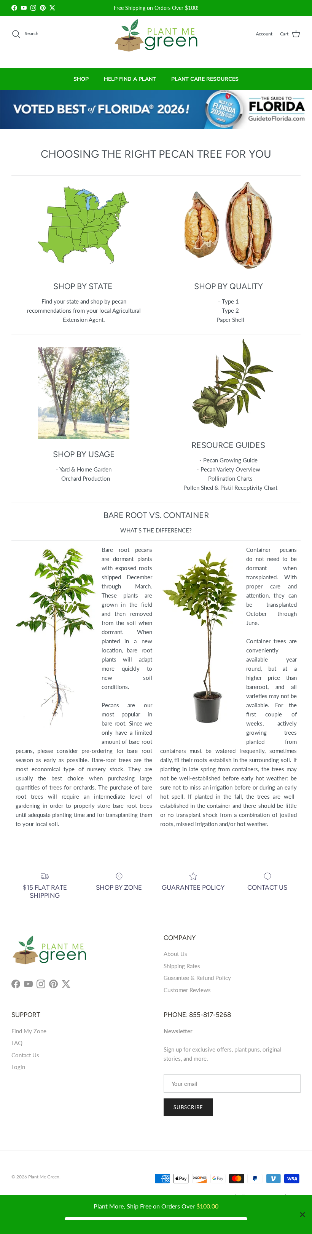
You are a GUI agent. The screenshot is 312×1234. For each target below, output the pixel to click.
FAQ (16, 1042)
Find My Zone (28, 1031)
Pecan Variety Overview (230, 469)
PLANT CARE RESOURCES (205, 79)
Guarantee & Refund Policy (197, 977)
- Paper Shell (228, 319)
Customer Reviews (187, 989)
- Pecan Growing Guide (228, 460)
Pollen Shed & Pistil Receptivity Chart (230, 487)
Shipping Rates (182, 965)
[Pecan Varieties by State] (83, 268)
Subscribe (188, 1107)
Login (18, 1066)
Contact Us (25, 1055)
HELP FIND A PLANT (130, 79)
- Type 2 (228, 310)
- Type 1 (228, 301)
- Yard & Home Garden (83, 469)
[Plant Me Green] (156, 38)
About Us (175, 953)
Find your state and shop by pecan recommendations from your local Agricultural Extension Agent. (84, 310)
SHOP (81, 79)
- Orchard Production (83, 478)
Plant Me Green (43, 1177)
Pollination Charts (230, 478)
